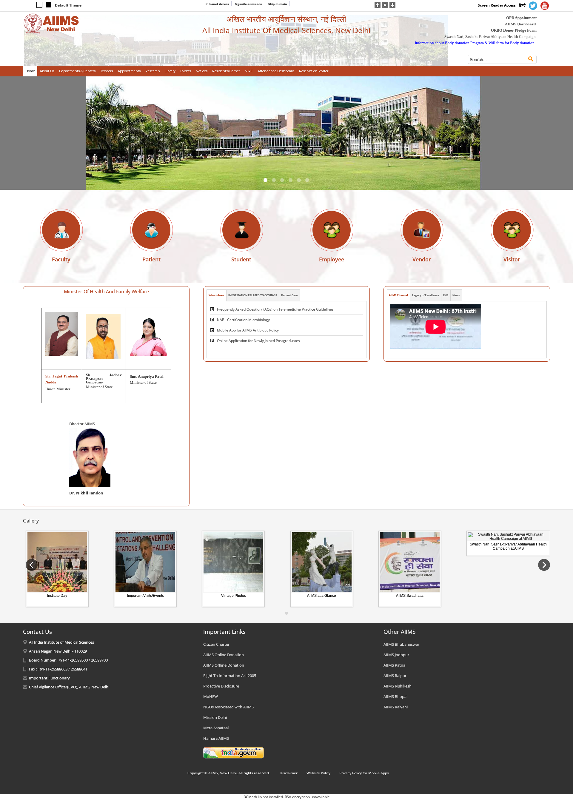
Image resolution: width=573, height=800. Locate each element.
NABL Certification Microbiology (243, 319)
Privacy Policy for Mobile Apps (364, 773)
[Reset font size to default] (385, 4)
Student (241, 259)
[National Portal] (233, 752)
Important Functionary (49, 678)
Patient (151, 259)
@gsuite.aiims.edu (248, 4)
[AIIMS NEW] (51, 23)
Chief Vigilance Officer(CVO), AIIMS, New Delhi (69, 687)
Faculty (61, 259)
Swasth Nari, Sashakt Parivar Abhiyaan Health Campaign (490, 36)
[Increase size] (378, 4)
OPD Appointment (521, 18)
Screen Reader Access (497, 5)
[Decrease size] (392, 4)
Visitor (511, 259)
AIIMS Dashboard (520, 24)
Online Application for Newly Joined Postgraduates (258, 340)
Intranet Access (217, 4)
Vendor (421, 259)
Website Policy (318, 773)
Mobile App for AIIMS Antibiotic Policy (248, 330)
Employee (331, 259)
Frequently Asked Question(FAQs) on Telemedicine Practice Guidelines (275, 309)
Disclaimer (289, 773)
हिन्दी (522, 5)
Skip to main (277, 4)
